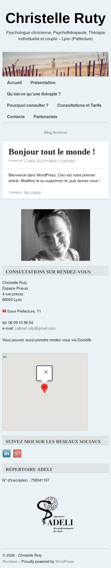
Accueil (14, 82)
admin (53, 160)
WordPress (64, 561)
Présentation (43, 82)
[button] (44, 388)
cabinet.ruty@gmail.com (35, 328)
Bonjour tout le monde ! (52, 151)
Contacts (16, 116)
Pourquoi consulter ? (28, 105)
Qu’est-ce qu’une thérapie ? (34, 94)
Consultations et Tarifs (79, 105)
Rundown (10, 561)
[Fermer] (46, 372)
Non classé (32, 192)
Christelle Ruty (55, 18)
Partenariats (45, 116)
